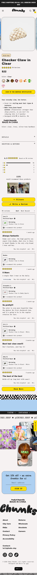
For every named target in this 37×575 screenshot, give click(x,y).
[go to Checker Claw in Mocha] (12, 80)
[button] (18, 68)
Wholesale (23, 524)
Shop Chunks (12, 561)
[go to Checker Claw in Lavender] (3, 85)
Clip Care (7, 524)
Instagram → (24, 413)
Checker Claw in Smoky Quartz (19, 293)
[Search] (30, 11)
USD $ (17, 568)
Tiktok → (11, 413)
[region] (18, 188)
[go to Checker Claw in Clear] (3, 80)
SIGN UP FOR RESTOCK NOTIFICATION (18, 92)
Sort (18, 211)
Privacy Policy (9, 535)
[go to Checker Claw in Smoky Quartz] (16, 80)
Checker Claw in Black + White (19, 332)
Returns (22, 520)
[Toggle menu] (3, 11)
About (5, 520)
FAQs (5, 527)
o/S (27, 563)
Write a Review (23, 204)
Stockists (22, 527)
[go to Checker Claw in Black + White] (8, 80)
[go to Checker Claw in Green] (29, 80)
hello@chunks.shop (9, 548)
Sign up (18, 489)
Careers (21, 531)
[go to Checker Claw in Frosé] (20, 80)
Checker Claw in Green (16, 224)
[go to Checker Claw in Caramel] (25, 80)
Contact (6, 531)
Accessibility (8, 539)
